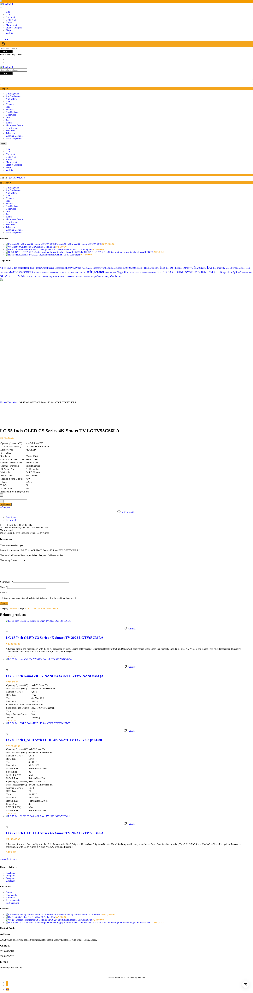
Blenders (10, 104)
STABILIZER (247, 272)
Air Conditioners (13, 96)
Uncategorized (12, 93)
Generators (11, 115)
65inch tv (10, 268)
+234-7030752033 (16, 177)
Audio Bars (11, 99)
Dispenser (59, 268)
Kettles (9, 122)
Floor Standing (87, 268)
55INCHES (36, 608)
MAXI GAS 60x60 (239, 268)
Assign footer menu (9, 859)
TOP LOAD (65, 276)
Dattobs (141, 977)
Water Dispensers (14, 138)
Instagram (10, 875)
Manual (229, 268)
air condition (21, 267)
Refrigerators (12, 128)
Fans (8, 107)
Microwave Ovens (14, 125)
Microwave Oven (71, 272)
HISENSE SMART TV (183, 268)
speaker (227, 272)
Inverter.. (200, 267)
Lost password (12, 903)
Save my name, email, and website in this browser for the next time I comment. (40, 598)
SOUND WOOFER (210, 272)
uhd (73, 276)
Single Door (123, 272)
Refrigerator (95, 272)
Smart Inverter (135, 272)
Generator (129, 267)
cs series (47, 608)
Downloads (11, 895)
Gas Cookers (12, 112)
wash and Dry (81, 276)
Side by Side (110, 272)
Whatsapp (10, 881)
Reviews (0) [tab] (11, 520)
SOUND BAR (165, 272)
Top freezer (54, 276)
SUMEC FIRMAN (13, 276)
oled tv (55, 608)
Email (3, 592)
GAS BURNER (117, 268)
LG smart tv (219, 267)
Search (6, 51)
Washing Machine (109, 276)
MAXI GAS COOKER (21, 272)
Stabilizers (10, 130)
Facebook (10, 873)
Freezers (10, 109)
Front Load (106, 267)
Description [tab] (11, 517)
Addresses (10, 897)
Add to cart (6, 504)
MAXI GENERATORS (42, 272)
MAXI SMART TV (57, 272)
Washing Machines (14, 136)
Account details (13, 900)
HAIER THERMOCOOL (147, 268)
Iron (8, 117)
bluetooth (35, 267)
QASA (82, 272)
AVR (8, 101)
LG (209, 267)
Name (3, 587)
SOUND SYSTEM (185, 272)
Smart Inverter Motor (149, 272)
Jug (7, 120)
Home (3, 402)
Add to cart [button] (11, 656)
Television (10, 133)
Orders (9, 892)
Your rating (6, 560)
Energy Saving (72, 267)
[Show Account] (6, 39)
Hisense (166, 267)
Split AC (237, 272)
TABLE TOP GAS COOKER (37, 277)
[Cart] (126, 44)
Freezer (96, 268)
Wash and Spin (91, 276)
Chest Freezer (47, 267)
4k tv (3, 267)
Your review (6, 582)
